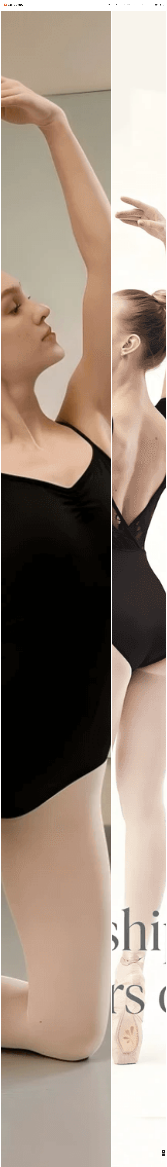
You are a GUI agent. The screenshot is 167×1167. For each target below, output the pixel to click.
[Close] (107, 561)
